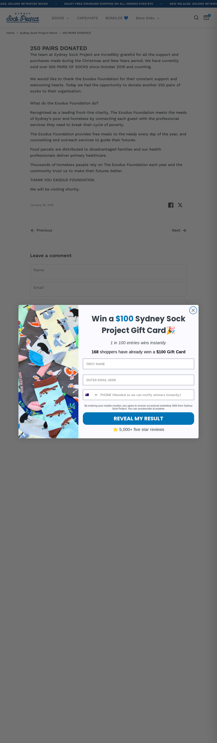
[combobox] (90, 395)
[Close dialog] (193, 310)
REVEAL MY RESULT (138, 418)
